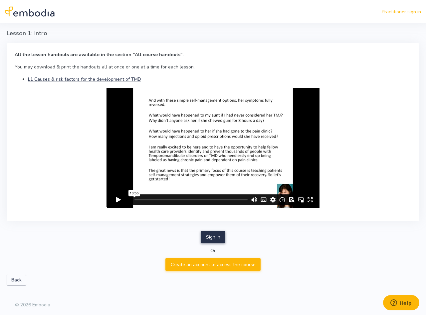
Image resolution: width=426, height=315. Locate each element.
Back (16, 280)
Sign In (213, 237)
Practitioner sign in (401, 12)
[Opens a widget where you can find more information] (401, 303)
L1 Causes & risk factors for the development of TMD (84, 79)
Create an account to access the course (213, 265)
